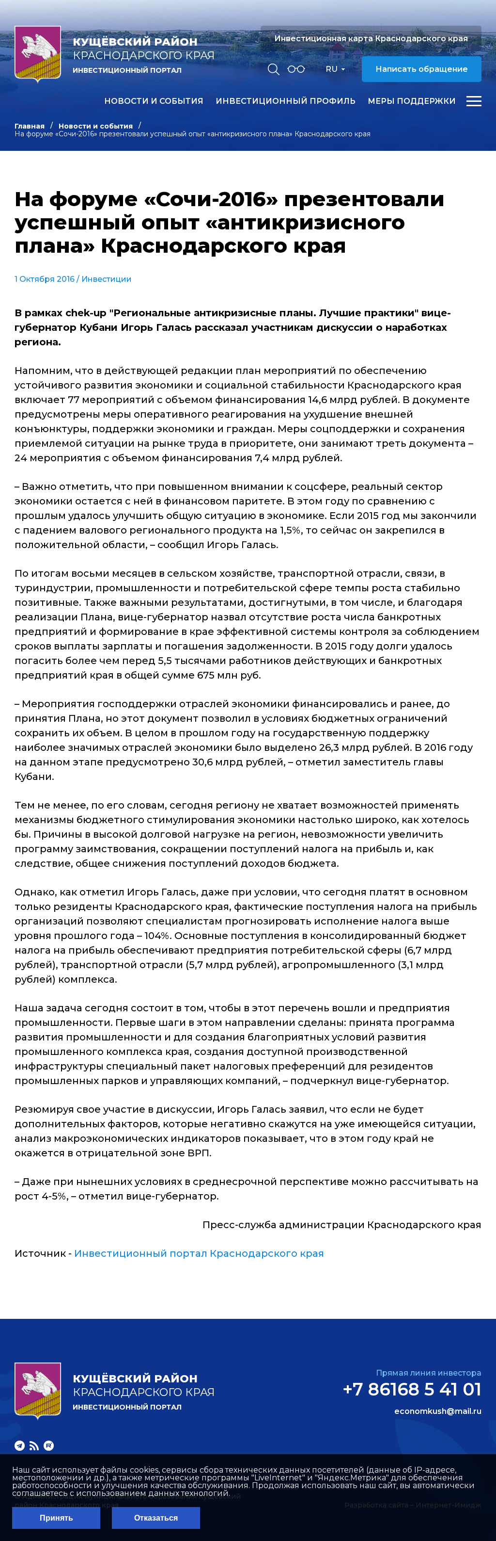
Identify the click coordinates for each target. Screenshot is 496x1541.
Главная (30, 126)
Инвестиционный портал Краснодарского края (199, 1253)
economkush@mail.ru (437, 1411)
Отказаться (156, 1518)
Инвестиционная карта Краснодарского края (371, 38)
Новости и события (153, 101)
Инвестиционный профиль (286, 101)
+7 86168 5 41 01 (411, 1389)
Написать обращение (421, 69)
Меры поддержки (412, 101)
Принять (56, 1518)
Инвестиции (106, 279)
